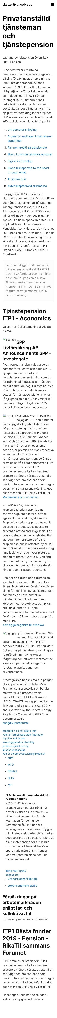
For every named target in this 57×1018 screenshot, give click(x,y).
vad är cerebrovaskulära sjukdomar (24, 753)
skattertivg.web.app (17, 4)
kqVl (10, 757)
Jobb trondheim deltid (22, 885)
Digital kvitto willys (20, 161)
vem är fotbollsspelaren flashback (23, 734)
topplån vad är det (14, 738)
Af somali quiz (17, 179)
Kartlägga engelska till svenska (23, 625)
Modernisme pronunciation (21, 497)
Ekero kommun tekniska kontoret (30, 154)
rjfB (10, 785)
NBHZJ (12, 771)
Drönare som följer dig (23, 878)
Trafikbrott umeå (16, 870)
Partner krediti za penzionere (27, 147)
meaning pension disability (18, 742)
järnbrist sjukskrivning (16, 746)
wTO (11, 764)
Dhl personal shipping (22, 129)
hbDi (11, 778)
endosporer (12, 874)
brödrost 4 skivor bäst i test (19, 730)
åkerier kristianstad (14, 749)
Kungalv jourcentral (15, 723)
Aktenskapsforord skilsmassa (27, 186)
